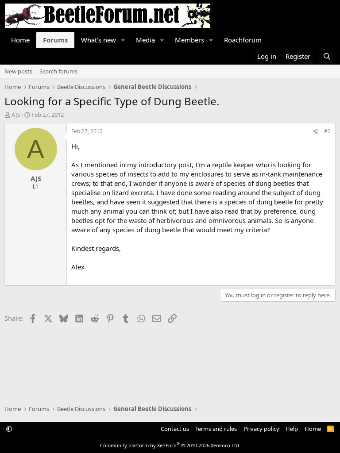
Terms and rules (216, 429)
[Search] (327, 56)
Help (292, 429)
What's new (98, 39)
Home (20, 39)
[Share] (315, 132)
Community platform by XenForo (170, 445)
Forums (55, 39)
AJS (16, 115)
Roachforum (243, 39)
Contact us (175, 429)
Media (145, 39)
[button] (123, 40)
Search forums (58, 71)
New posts (18, 71)
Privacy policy (261, 429)
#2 (327, 131)
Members (189, 39)
